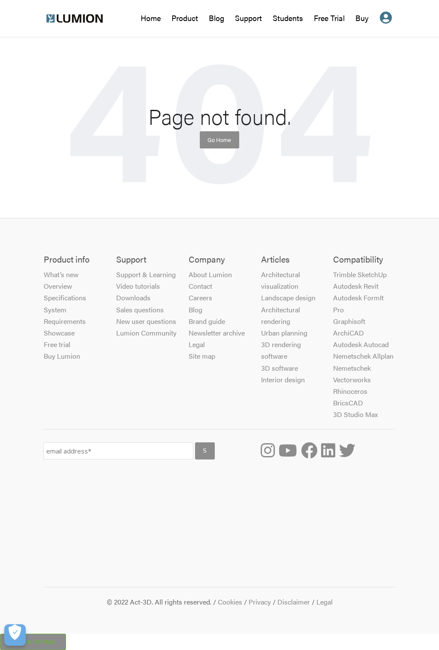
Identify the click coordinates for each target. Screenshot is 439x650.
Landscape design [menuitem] (288, 297)
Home (151, 19)
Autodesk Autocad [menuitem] (361, 344)
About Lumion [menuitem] (210, 274)
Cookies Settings (33, 641)
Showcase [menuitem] (59, 333)
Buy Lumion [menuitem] (62, 356)
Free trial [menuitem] (57, 344)
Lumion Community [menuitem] (146, 333)
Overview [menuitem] (58, 286)
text (385, 25)
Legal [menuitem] (197, 344)
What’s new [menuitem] (61, 274)
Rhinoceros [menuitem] (350, 391)
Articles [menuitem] (275, 259)
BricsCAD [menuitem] (348, 403)
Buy (362, 17)
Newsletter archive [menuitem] (217, 333)
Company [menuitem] (207, 259)
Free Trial (329, 19)
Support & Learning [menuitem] (146, 274)
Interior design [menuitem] (283, 379)
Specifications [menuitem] (65, 297)
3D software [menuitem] (279, 368)
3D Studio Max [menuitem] (355, 414)
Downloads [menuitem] (133, 297)
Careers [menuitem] (200, 297)
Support (248, 17)
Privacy (260, 602)
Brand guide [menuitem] (207, 321)
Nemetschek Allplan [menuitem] (363, 356)
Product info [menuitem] (67, 259)
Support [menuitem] (131, 259)
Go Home (219, 140)
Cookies (230, 602)
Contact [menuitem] (200, 286)
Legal (324, 602)
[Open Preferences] (15, 635)
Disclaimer (293, 602)
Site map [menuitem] (202, 356)
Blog (216, 19)
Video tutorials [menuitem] (138, 286)
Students (288, 19)
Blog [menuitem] (195, 309)
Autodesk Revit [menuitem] (356, 286)
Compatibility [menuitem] (358, 259)
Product (184, 17)
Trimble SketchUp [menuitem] (360, 274)
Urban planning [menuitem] (284, 333)
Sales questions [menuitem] (140, 309)
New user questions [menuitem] (146, 321)
